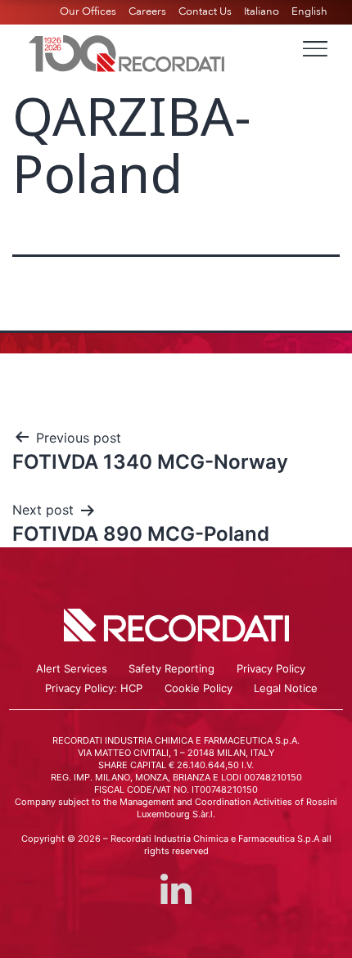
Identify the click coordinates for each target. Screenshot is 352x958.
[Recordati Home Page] (127, 51)
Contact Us (205, 11)
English (309, 11)
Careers (147, 11)
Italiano (261, 11)
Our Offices (88, 11)
